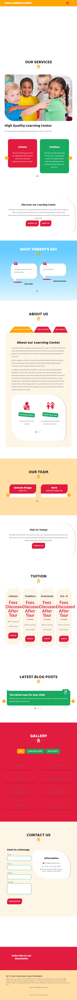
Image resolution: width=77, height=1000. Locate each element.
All (21, 751)
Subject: (9, 873)
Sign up (13, 635)
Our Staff (53, 751)
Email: (9, 864)
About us (45, 223)
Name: (9, 854)
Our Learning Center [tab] (21, 329)
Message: (10, 882)
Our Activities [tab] (43, 329)
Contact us (32, 223)
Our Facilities (35, 751)
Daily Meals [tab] (60, 329)
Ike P (46, 995)
